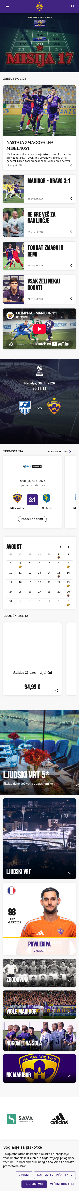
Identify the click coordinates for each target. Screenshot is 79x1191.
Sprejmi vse (34, 1184)
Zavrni (24, 1175)
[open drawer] (7, 6)
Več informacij (62, 1184)
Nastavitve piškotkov (55, 1175)
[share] (71, 165)
